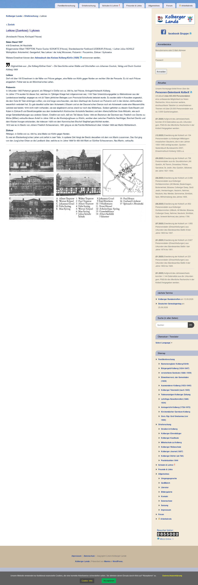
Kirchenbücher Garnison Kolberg (175, 411)
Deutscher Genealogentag (169, 303)
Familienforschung (66, 5)
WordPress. (118, 561)
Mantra (107, 561)
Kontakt (164, 496)
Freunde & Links (134, 5)
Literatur (165, 487)
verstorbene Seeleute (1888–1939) (176, 372)
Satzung (164, 505)
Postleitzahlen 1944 (169, 460)
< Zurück (10, 24)
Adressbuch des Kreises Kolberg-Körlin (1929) (57, 57)
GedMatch (165, 482)
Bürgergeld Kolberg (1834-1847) (175, 368)
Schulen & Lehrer (110, 5)
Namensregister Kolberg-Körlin (175, 363)
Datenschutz (166, 500)
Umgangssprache (169, 478)
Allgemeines (154, 5)
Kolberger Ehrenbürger (171, 433)
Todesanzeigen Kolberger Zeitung (175, 394)
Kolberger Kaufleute (170, 437)
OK (190, 325)
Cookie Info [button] (87, 581)
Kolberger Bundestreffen (169, 299)
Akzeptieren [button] (108, 581)
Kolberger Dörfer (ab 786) (172, 455)
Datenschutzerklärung (172, 576)
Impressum (166, 509)
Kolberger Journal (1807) (172, 451)
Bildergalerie (166, 491)
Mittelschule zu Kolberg (171, 442)
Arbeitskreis (187, 5)
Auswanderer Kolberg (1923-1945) (176, 385)
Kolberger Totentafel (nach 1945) (175, 390)
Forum (169, 5)
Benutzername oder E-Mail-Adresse (170, 50)
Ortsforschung (89, 5)
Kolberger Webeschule (171, 446)
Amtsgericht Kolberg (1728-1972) (175, 407)
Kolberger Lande (14, 15)
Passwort (159, 60)
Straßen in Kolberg (169, 428)
